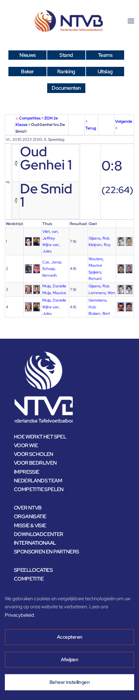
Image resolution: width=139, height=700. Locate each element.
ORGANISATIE (30, 516)
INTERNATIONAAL (35, 543)
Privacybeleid (19, 615)
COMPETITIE (29, 578)
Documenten (66, 88)
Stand (66, 55)
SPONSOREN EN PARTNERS (46, 551)
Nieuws (27, 55)
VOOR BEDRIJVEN (35, 462)
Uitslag (105, 71)
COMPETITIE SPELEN (39, 489)
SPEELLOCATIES (33, 570)
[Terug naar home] (69, 21)
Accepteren (69, 637)
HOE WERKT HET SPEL (40, 436)
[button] (131, 21)
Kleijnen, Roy (100, 244)
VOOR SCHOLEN (33, 454)
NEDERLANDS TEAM (38, 480)
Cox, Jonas (51, 262)
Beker (27, 71)
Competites (30, 118)
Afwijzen (69, 659)
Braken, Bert (99, 313)
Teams (105, 55)
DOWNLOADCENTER (38, 534)
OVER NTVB (28, 507)
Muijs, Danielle (54, 286)
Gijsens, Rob (99, 238)
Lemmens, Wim (102, 292)
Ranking (66, 71)
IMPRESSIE (26, 471)
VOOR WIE (26, 445)
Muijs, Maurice (54, 292)
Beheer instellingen (69, 682)
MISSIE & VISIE (30, 525)
